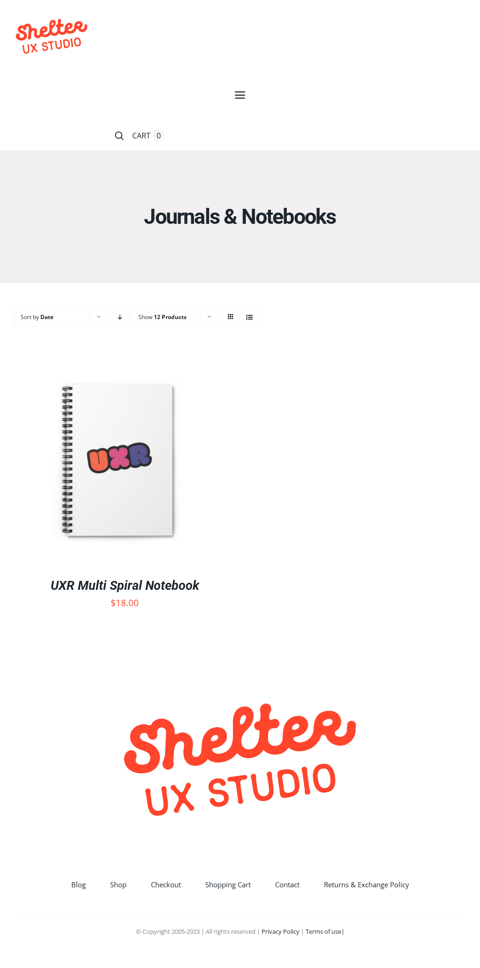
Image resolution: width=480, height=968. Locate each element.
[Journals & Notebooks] (119, 460)
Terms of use (323, 931)
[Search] (119, 136)
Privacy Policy (281, 931)
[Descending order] (120, 317)
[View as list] (249, 317)
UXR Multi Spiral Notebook (125, 585)
